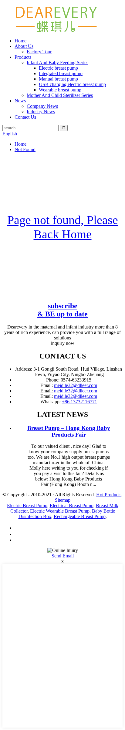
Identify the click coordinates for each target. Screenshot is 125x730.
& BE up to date (62, 310)
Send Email (63, 555)
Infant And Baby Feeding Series (57, 62)
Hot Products (108, 494)
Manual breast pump (58, 78)
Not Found (25, 149)
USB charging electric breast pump (72, 84)
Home (20, 40)
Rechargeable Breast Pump (80, 516)
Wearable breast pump (60, 89)
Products (23, 57)
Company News (42, 106)
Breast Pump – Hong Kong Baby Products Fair (68, 431)
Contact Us (25, 117)
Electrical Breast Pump (71, 505)
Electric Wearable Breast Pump (60, 511)
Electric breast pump (58, 68)
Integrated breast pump (61, 73)
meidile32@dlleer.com (75, 385)
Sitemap (62, 500)
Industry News (41, 111)
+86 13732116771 (79, 401)
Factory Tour (39, 51)
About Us (24, 46)
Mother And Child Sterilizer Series (60, 95)
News (20, 100)
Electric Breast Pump (27, 505)
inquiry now (62, 343)
